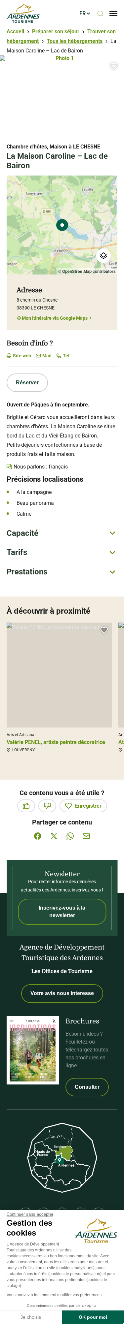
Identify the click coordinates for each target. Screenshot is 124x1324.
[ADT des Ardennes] (23, 13)
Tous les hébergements (75, 41)
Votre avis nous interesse (62, 993)
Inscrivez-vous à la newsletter (62, 911)
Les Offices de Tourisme (62, 971)
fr (82, 13)
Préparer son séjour (55, 31)
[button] (113, 66)
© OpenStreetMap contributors (87, 271)
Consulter (87, 1087)
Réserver (27, 382)
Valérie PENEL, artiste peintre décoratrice (56, 742)
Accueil (15, 31)
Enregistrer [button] (88, 806)
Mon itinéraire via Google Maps (55, 317)
